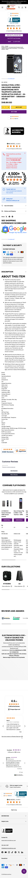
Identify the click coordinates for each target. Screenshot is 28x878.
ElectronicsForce (8, 874)
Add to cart (19, 107)
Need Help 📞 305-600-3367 (14, 35)
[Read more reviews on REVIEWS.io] (18, 775)
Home (2, 46)
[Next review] (25, 726)
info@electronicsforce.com (8, 848)
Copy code (17, 41)
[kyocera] (7, 575)
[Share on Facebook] (9, 216)
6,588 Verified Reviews (14, 706)
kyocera (7, 584)
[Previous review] (3, 726)
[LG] (19, 575)
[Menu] (2, 7)
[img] (14, 704)
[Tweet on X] (6, 216)
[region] (14, 763)
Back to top (14, 810)
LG (19, 584)
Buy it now (14, 111)
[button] (25, 7)
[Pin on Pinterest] (12, 216)
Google (6, 46)
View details (7, 520)
